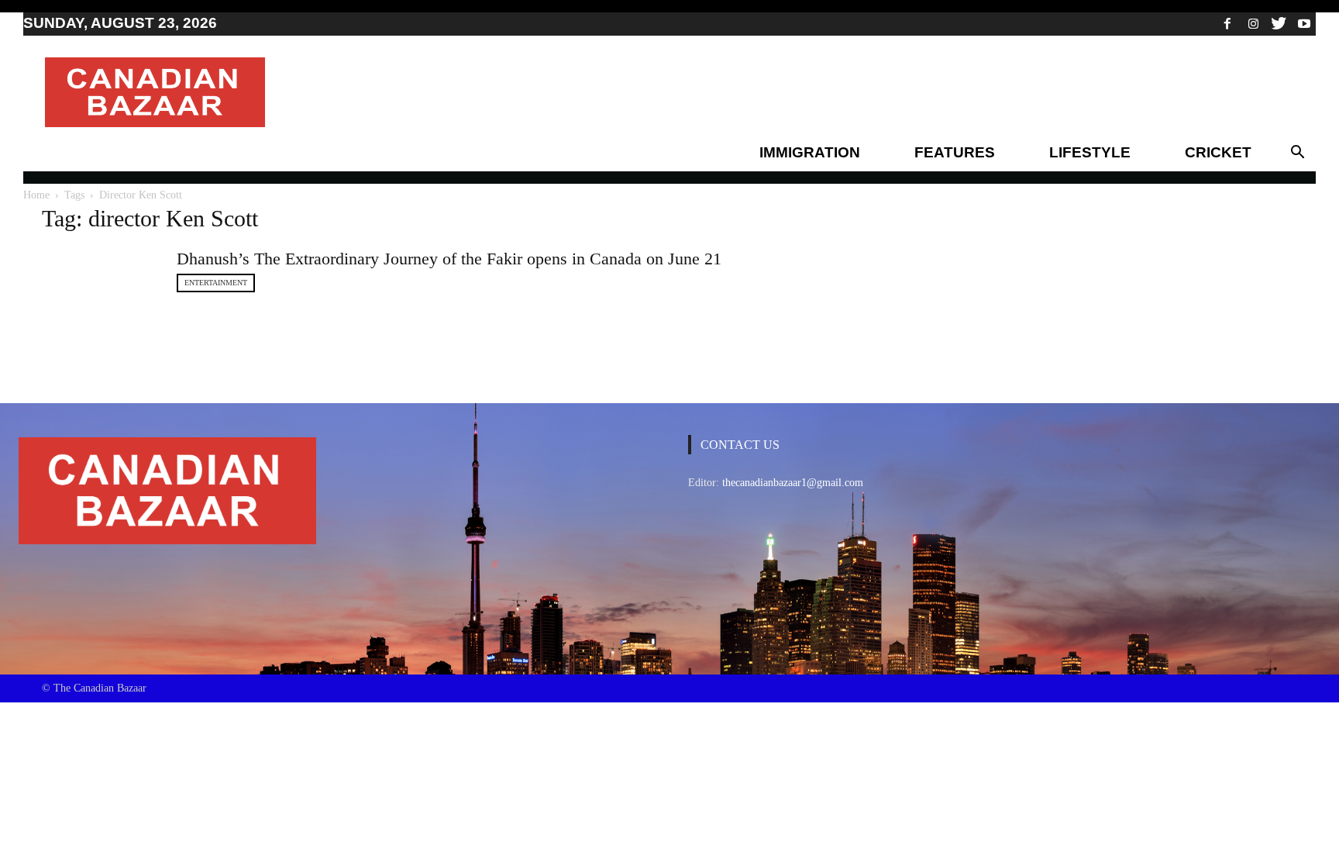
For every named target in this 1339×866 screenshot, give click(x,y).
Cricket (1218, 152)
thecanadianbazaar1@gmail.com (792, 482)
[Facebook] (1227, 23)
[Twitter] (1278, 23)
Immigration (809, 152)
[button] (1297, 152)
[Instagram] (1253, 23)
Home (36, 195)
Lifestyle (1090, 152)
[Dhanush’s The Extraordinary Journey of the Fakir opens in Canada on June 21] (100, 287)
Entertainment (215, 282)
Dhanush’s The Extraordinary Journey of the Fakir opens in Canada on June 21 (449, 258)
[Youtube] (1304, 23)
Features (954, 152)
